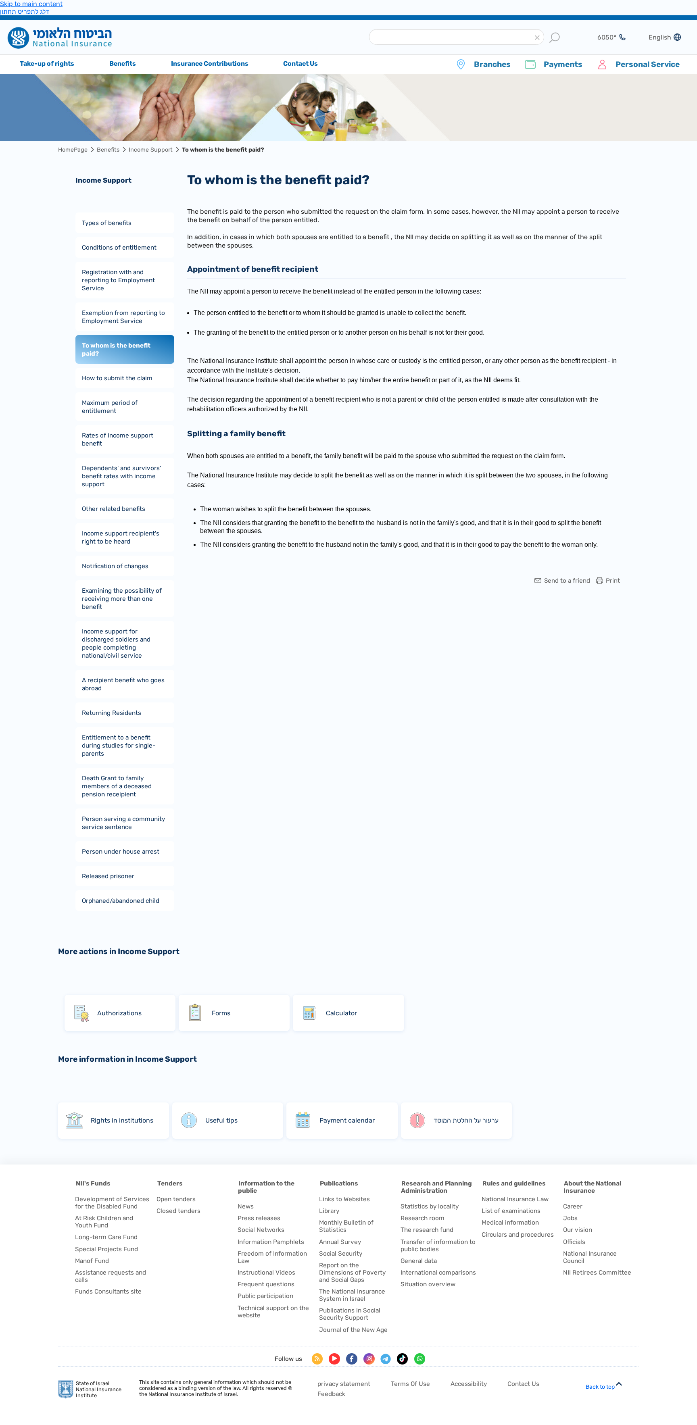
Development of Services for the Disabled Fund (112, 1203)
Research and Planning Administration (436, 1187)
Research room (422, 1218)
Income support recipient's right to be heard (120, 537)
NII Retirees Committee (597, 1272)
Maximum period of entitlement (110, 406)
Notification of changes (115, 565)
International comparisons (438, 1272)
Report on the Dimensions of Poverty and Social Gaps (352, 1272)
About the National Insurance (592, 1187)
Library (329, 1211)
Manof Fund (92, 1261)
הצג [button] (602, 37)
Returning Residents (111, 712)
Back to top (600, 1386)
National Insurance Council (590, 1257)
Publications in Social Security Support (349, 1314)
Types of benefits (106, 222)
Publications (339, 1183)
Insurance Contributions (209, 63)
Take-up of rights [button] (47, 63)
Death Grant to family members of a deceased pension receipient (117, 786)
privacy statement (343, 1384)
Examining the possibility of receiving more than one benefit (122, 598)
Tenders (170, 1183)
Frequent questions (266, 1284)
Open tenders (176, 1199)
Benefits (108, 149)
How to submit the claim (117, 377)
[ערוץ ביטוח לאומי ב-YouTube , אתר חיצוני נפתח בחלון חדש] (334, 1359)
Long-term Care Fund (106, 1237)
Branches (492, 64)
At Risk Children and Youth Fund (104, 1222)
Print (613, 580)
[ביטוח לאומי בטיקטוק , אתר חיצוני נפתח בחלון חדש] (402, 1359)
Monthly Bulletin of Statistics (346, 1226)
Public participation (265, 1296)
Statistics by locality (430, 1206)
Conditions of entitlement (119, 247)
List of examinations (511, 1211)
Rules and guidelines (514, 1183)
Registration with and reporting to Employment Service (118, 280)
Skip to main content (31, 4)
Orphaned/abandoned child (120, 900)
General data (419, 1261)
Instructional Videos (266, 1272)
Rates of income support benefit (117, 439)
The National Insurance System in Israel (352, 1295)
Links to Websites (344, 1199)
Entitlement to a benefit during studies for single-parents (118, 745)
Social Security (340, 1253)
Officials (574, 1242)
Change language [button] (656, 37)
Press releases (259, 1218)
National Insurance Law (515, 1199)
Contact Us (523, 1384)
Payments (563, 64)
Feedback (331, 1394)
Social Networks (261, 1229)
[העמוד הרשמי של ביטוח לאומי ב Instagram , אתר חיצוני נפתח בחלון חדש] (369, 1359)
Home (72, 37)
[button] (537, 38)
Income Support (151, 149)
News (246, 1206)
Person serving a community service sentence (123, 822)
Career (572, 1206)
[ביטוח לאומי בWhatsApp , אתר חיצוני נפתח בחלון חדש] (420, 1359)
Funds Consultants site (108, 1291)
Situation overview (428, 1284)
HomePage (73, 149)
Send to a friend (567, 580)
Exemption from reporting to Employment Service (123, 316)
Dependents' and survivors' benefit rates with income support (121, 475)
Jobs (570, 1218)
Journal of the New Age (353, 1329)
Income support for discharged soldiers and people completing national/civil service (116, 643)
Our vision (577, 1229)
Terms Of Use (410, 1384)
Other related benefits (113, 508)
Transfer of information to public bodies (438, 1245)
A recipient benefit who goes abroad (123, 684)
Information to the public (266, 1187)
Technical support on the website (273, 1311)
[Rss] (317, 1359)
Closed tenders (178, 1211)
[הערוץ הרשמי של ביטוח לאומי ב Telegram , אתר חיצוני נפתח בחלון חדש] (385, 1359)
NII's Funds (93, 1183)
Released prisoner (108, 875)
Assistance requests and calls (110, 1276)
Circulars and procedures (518, 1234)
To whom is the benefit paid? (116, 349)
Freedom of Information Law (272, 1257)
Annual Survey (340, 1242)
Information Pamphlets (271, 1242)
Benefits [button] (122, 63)
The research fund (427, 1229)
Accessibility (469, 1384)
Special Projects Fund (106, 1249)
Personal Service (648, 64)
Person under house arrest (120, 851)
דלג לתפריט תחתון (24, 11)
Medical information (510, 1222)
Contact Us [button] (300, 63)
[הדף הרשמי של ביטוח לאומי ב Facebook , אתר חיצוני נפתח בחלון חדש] (351, 1359)
